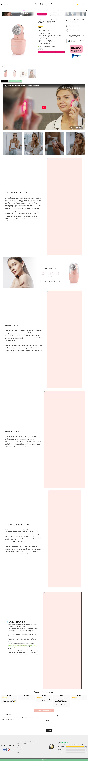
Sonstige (62, 10)
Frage (47, 720)
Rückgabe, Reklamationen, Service (26, 743)
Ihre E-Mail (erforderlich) (52, 716)
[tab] (4, 81)
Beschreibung (4, 80)
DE (78, 4)
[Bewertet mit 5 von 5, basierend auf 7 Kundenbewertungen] (51, 26)
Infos (11, 80)
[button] (81, 10)
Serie (24, 10)
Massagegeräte (54, 10)
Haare (28, 10)
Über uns (69, 4)
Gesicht (33, 10)
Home (39, 19)
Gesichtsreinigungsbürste (54, 19)
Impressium (20, 752)
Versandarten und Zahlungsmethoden (27, 741)
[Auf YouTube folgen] (9, 749)
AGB (18, 745)
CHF (83, 4)
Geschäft (42, 19)
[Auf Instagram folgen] (6, 749)
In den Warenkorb (51, 52)
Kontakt (73, 4)
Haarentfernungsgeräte (43, 10)
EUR (85, 4)
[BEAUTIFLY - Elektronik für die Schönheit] (44, 4)
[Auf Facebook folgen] (4, 749)
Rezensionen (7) (18, 80)
